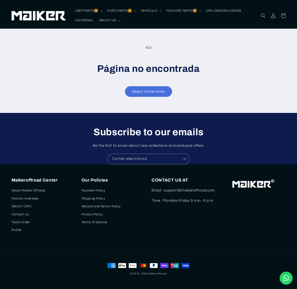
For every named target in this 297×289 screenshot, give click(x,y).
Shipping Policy (93, 198)
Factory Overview (25, 198)
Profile (16, 230)
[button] (88, 11)
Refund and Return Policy (101, 206)
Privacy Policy (92, 214)
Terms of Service (94, 222)
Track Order (21, 222)
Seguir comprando (148, 91)
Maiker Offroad (157, 273)
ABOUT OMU (22, 206)
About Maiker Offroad (28, 190)
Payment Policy (93, 190)
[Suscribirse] (184, 159)
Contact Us (20, 214)
